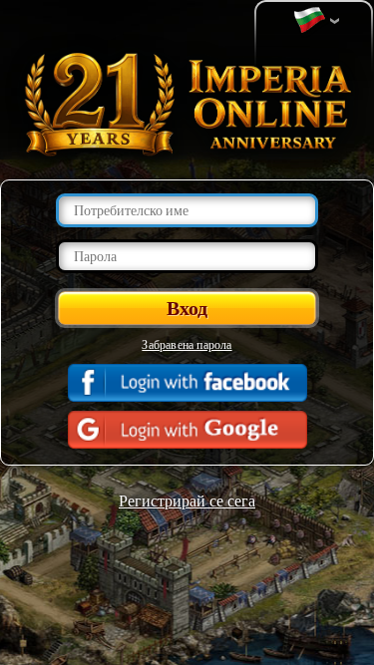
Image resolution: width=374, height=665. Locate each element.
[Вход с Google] (187, 430)
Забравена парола (186, 344)
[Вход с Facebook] (187, 383)
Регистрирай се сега (187, 500)
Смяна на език (314, 21)
